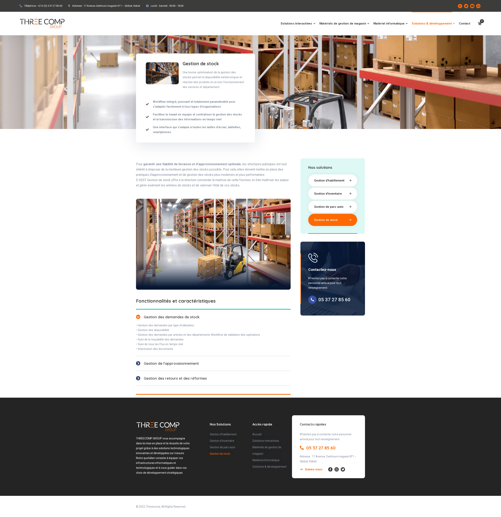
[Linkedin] (478, 6)
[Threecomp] (42, 23)
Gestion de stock (326, 220)
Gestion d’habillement (329, 180)
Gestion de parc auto (328, 207)
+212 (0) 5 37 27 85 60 (50, 5)
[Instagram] (336, 469)
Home (139, 46)
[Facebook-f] (330, 469)
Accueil (256, 434)
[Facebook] (460, 6)
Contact (464, 23)
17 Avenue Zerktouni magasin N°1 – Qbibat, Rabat (112, 5)
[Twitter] (466, 6)
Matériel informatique (389, 23)
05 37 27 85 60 (334, 299)
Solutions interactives (296, 23)
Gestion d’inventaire (328, 193)
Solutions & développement (432, 23)
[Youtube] (472, 6)
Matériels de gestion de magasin (342, 23)
